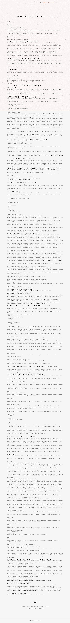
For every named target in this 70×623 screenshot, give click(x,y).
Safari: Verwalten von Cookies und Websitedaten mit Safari (20, 289)
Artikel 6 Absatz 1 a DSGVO (28, 134)
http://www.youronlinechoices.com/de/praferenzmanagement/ (36, 367)
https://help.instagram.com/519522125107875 (27, 176)
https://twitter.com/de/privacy (23, 180)
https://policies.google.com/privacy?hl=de (33, 178)
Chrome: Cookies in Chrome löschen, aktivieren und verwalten (20, 287)
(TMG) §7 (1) (27, 44)
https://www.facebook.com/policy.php (23, 372)
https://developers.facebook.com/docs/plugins (19, 325)
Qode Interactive (37, 620)
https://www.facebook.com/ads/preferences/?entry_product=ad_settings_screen (27, 366)
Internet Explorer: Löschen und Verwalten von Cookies (19, 292)
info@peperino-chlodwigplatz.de (17, 27)
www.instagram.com (25, 504)
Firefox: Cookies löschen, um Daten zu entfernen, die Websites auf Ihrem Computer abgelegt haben (29, 290)
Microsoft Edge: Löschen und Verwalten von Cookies (18, 293)
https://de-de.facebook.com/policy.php (31, 432)
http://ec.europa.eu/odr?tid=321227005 (18, 35)
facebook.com (28, 329)
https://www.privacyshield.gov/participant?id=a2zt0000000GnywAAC (24, 590)
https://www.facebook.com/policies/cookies (51, 260)
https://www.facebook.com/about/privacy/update (38, 303)
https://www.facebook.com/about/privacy (24, 179)
